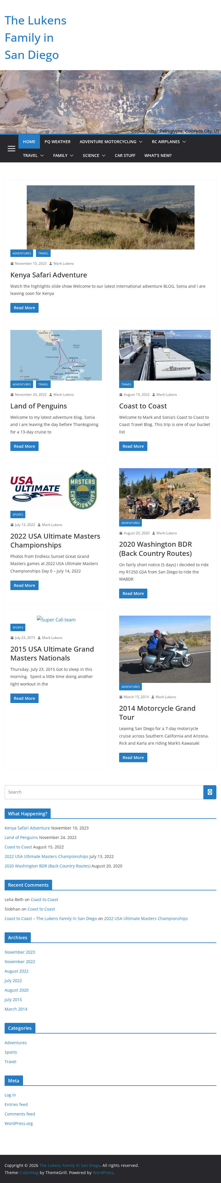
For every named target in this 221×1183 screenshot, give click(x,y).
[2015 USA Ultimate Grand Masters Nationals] (56, 620)
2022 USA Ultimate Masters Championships (55, 540)
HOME (29, 141)
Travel (30, 155)
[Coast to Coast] (165, 355)
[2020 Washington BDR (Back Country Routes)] (165, 493)
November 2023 (20, 952)
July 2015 (13, 999)
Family (60, 155)
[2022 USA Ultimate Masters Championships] (56, 489)
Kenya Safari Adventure (48, 274)
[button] (139, 142)
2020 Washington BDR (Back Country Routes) (155, 548)
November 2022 (20, 961)
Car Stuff (125, 155)
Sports (18, 514)
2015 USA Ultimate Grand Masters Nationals (52, 653)
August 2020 (16, 990)
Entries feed (16, 1104)
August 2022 (16, 971)
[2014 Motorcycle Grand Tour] (165, 649)
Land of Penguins (38, 405)
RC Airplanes (166, 141)
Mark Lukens (64, 263)
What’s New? (158, 155)
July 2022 (13, 980)
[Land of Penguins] (56, 355)
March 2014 (16, 1009)
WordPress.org (19, 1123)
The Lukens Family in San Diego (35, 37)
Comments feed (20, 1114)
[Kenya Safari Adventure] (110, 217)
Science (91, 155)
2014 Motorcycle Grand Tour (157, 712)
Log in (10, 1095)
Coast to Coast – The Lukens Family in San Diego (51, 918)
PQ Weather (58, 141)
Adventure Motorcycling (108, 141)
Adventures (22, 253)
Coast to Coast (143, 405)
